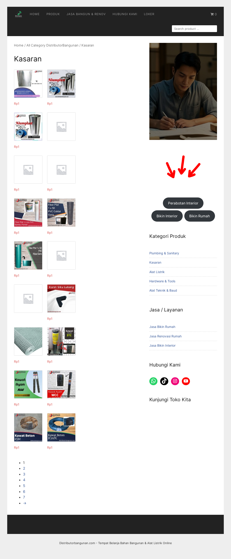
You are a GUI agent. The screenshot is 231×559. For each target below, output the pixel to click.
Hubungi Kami (125, 14)
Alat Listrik (157, 272)
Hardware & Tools (162, 281)
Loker (149, 14)
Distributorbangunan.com (77, 543)
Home (35, 14)
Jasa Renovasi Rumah (165, 336)
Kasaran (155, 262)
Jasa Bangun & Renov (86, 14)
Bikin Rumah (199, 216)
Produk (53, 14)
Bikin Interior (167, 216)
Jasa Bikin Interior (162, 345)
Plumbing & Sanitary (164, 253)
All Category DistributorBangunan (52, 45)
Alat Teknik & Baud (163, 290)
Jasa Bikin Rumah (162, 327)
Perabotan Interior (183, 203)
